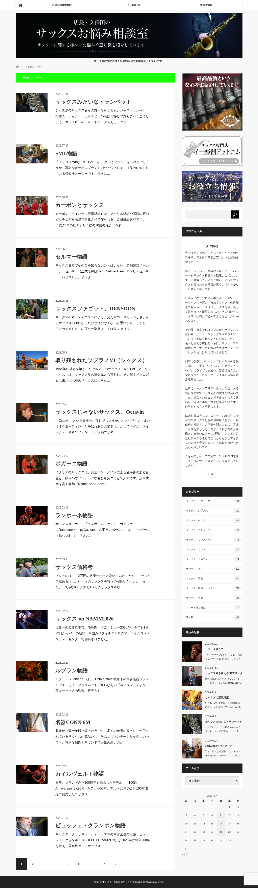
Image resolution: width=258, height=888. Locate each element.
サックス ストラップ (212, 530)
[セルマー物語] (32, 257)
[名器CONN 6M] (32, 722)
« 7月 (185, 854)
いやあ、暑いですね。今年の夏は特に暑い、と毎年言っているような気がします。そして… (223, 707)
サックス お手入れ (212, 510)
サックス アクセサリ (212, 501)
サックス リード (212, 549)
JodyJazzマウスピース (219, 745)
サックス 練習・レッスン (212, 588)
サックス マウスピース (212, 539)
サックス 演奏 (212, 578)
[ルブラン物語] (32, 671)
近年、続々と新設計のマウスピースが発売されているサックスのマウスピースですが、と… (223, 755)
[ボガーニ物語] (32, 464)
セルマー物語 (71, 257)
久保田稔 (212, 246)
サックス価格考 (74, 567)
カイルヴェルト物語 (79, 774)
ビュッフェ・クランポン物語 (90, 825)
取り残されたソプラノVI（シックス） (101, 360)
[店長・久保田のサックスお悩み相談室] (129, 57)
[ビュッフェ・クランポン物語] (32, 826)
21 (221, 832)
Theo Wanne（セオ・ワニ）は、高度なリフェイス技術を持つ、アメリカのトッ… (223, 658)
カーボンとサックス (79, 205)
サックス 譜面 (212, 597)
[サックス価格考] (32, 567)
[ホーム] (21, 5)
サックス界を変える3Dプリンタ (223, 673)
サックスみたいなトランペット (93, 102)
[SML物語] (32, 153)
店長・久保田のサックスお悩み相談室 (126, 882)
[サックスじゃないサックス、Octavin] (32, 412)
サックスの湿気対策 (217, 697)
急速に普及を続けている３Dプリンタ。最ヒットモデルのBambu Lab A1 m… (223, 683)
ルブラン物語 (71, 671)
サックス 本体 (212, 568)
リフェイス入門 (214, 649)
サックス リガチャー (212, 559)
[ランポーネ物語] (32, 515)
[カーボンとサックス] (32, 205)
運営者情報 (206, 5)
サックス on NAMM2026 (84, 619)
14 (221, 823)
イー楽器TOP (134, 5)
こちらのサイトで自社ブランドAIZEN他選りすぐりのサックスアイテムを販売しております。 (212, 461)
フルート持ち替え (212, 607)
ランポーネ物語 (74, 515)
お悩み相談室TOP (62, 5)
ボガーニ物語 (71, 463)
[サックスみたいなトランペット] (32, 102)
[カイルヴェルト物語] (32, 774)
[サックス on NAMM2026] (32, 619)
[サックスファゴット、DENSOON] (32, 309)
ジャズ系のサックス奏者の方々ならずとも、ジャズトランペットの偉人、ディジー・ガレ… (223, 731)
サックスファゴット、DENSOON (95, 309)
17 (103, 864)
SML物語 (66, 153)
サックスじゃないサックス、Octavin (99, 412)
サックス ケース (212, 520)
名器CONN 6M (73, 722)
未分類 (212, 617)
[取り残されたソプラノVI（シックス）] (32, 360)
